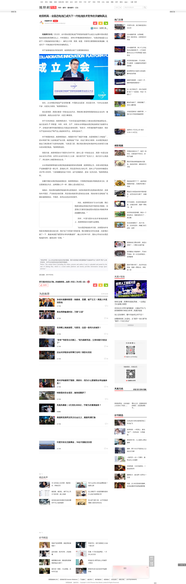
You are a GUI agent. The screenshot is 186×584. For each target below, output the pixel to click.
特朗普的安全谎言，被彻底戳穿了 (71, 392)
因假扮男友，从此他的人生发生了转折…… (122, 404)
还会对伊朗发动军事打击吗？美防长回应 (74, 352)
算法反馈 (105, 294)
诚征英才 (90, 579)
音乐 (138, 389)
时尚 (80, 2)
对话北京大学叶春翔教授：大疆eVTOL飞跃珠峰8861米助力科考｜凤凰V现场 (130, 309)
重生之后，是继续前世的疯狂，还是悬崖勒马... (139, 405)
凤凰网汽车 (48, 21)
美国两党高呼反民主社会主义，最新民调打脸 (76, 417)
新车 (64, 7)
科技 (94, 2)
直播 (55, 2)
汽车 (85, 2)
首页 (41, 2)
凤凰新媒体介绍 (53, 579)
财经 (67, 2)
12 (107, 334)
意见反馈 (113, 579)
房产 (89, 2)
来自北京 (55, 23)
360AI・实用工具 (99, 28)
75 (107, 387)
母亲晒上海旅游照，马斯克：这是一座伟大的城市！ (79, 327)
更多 (126, 2)
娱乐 (71, 2)
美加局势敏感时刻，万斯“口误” (70, 311)
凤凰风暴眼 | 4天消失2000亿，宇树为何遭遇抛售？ (79, 405)
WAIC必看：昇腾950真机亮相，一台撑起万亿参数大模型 (130, 302)
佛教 (112, 2)
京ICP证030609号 (131, 579)
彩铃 (141, 389)
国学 (116, 2)
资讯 (46, 2)
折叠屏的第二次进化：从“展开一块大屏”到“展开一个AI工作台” (131, 319)
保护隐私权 (98, 579)
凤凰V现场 (120, 276)
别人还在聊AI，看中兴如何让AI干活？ (129, 314)
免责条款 (106, 579)
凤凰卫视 (61, 2)
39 (107, 318)
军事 (98, 2)
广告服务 (82, 579)
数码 (121, 2)
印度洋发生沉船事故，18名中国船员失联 (74, 442)
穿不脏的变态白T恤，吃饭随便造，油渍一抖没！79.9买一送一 (63, 281)
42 (107, 346)
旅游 (107, 2)
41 (107, 449)
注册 (132, 2)
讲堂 (134, 389)
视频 (51, 2)
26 (107, 359)
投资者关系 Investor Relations (69, 579)
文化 (103, 2)
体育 (76, 2)
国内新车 (71, 7)
